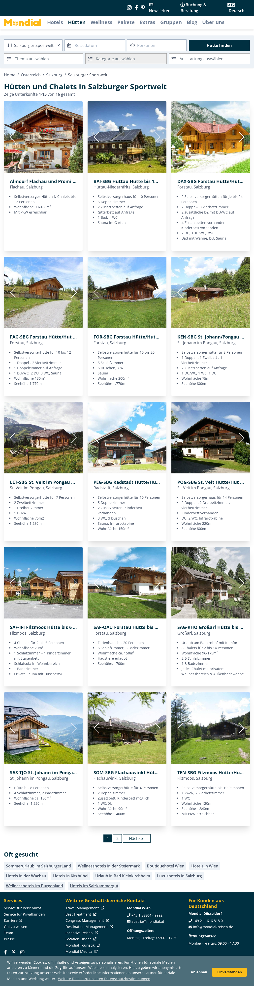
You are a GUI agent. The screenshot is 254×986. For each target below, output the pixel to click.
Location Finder (78, 939)
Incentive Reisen (79, 932)
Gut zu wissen (15, 926)
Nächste (136, 838)
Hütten (77, 22)
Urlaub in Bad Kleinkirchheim (122, 876)
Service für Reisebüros (22, 908)
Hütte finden (219, 45)
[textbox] (126, 58)
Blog (192, 22)
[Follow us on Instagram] (129, 8)
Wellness (101, 22)
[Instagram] (22, 952)
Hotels (55, 22)
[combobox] (33, 45)
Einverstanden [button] (229, 972)
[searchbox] (49, 59)
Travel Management (82, 908)
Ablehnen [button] (199, 972)
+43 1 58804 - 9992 (146, 915)
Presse (9, 939)
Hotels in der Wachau (26, 876)
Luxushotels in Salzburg (179, 876)
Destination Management (87, 926)
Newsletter (159, 10)
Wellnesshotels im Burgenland (34, 886)
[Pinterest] (143, 8)
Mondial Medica (79, 951)
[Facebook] (5, 952)
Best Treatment (78, 914)
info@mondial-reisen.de (213, 926)
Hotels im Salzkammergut (94, 886)
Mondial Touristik (80, 945)
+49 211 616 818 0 (208, 920)
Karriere (11, 920)
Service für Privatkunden (24, 914)
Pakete (126, 22)
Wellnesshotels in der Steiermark (109, 866)
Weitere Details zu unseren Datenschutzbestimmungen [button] (104, 978)
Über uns (213, 22)
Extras (147, 22)
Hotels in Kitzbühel (70, 876)
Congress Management (85, 920)
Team (8, 932)
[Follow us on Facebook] (136, 8)
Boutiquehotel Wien (165, 866)
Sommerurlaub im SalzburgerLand (38, 866)
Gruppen (171, 22)
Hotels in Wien (204, 866)
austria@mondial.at (147, 921)
